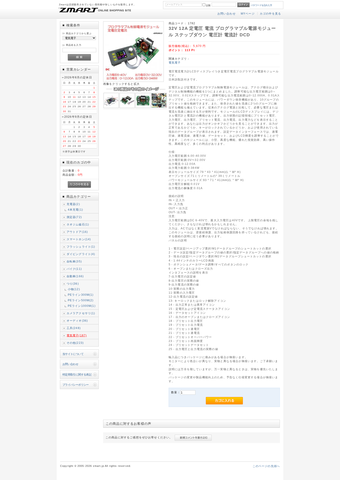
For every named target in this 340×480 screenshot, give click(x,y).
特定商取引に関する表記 (77, 374)
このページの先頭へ (266, 466)
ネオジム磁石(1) (78, 224)
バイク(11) (74, 268)
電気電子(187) (77, 335)
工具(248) (74, 327)
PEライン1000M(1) (82, 305)
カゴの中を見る (270, 13)
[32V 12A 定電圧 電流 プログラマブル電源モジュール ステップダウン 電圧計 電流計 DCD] (133, 80)
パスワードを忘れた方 (261, 5)
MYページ (248, 13)
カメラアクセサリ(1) (81, 313)
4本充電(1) (75, 209)
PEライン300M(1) (81, 294)
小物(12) (74, 289)
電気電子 (175, 62)
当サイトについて (72, 353)
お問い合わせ (226, 13)
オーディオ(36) (77, 320)
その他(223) (75, 342)
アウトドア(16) (77, 231)
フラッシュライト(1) (81, 246)
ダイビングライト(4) (81, 253)
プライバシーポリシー (75, 384)
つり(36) (73, 283)
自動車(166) (75, 276)
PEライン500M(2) (81, 300)
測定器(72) (74, 216)
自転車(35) (74, 261)
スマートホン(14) (79, 239)
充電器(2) (73, 204)
